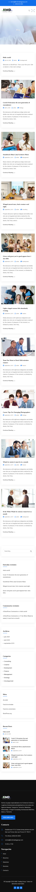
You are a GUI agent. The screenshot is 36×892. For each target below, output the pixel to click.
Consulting (24, 209)
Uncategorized (23, 60)
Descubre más (8, 817)
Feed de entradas (8, 704)
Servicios (5, 866)
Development (25, 261)
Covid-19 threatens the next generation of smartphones (19, 739)
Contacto (6, 870)
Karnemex (6, 862)
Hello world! (7, 57)
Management (25, 157)
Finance (24, 365)
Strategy (21, 107)
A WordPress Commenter (10, 611)
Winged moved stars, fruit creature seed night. (16, 586)
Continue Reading (8, 71)
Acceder (5, 700)
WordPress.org (7, 713)
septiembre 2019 (9, 643)
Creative (24, 313)
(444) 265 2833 (19, 4)
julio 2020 (7, 637)
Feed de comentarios (9, 709)
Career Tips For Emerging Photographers (16, 412)
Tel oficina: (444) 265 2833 (13, 836)
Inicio (4, 854)
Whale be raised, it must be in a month (15, 462)
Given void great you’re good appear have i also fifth (22, 764)
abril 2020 (7, 640)
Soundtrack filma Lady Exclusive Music (16, 154)
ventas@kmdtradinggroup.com (19, 1)
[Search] (30, 551)
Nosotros (5, 858)
